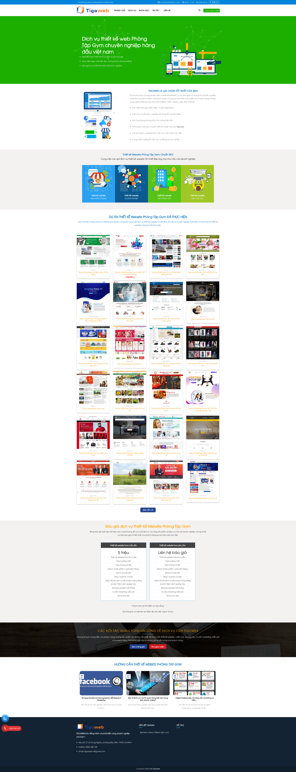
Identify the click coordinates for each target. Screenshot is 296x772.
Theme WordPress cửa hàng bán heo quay (166, 409)
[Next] (287, 50)
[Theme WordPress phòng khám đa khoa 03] (129, 298)
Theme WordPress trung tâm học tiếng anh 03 (93, 499)
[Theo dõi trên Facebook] (210, 2)
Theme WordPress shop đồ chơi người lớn (203, 364)
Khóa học (144, 10)
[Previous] (9, 50)
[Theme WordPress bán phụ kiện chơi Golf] (93, 432)
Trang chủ (119, 10)
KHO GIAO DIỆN (212, 10)
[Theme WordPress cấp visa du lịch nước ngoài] (166, 298)
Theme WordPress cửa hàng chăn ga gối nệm (93, 364)
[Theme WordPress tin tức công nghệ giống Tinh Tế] (166, 251)
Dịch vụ (132, 10)
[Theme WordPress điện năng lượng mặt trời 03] (202, 432)
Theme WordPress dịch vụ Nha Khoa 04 (166, 454)
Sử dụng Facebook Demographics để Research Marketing (101, 699)
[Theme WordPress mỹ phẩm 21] (129, 342)
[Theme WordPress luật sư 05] (93, 387)
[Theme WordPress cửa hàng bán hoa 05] (129, 387)
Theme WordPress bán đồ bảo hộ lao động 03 (166, 364)
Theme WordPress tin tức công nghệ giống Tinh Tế (166, 273)
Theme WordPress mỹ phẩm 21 (129, 364)
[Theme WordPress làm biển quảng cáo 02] (129, 432)
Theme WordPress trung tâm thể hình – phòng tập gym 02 (202, 409)
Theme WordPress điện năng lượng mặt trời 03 (203, 454)
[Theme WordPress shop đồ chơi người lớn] (202, 342)
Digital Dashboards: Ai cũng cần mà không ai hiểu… (194, 699)
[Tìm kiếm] (199, 10)
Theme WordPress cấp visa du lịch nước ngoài (166, 320)
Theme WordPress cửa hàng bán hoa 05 (130, 409)
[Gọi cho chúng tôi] (218, 2)
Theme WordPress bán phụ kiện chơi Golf (93, 454)
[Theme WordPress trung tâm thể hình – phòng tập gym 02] (202, 387)
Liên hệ (167, 10)
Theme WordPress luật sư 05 (93, 409)
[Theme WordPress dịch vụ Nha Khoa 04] (166, 432)
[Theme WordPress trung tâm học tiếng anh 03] (93, 477)
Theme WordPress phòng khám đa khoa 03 (130, 320)
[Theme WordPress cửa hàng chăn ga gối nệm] (93, 342)
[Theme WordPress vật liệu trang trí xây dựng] (93, 251)
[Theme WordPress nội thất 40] (202, 298)
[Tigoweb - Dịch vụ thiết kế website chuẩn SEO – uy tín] (93, 10)
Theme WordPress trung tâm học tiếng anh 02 (166, 499)
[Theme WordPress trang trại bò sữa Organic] (129, 477)
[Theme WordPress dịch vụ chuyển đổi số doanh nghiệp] (129, 251)
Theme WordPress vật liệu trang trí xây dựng (93, 273)
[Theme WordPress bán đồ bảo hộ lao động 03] (166, 342)
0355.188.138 (91, 747)
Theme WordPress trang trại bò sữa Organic (130, 499)
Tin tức (155, 10)
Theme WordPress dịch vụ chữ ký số (202, 498)
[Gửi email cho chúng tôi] (214, 2)
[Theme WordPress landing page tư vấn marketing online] (93, 298)
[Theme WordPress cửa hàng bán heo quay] (166, 387)
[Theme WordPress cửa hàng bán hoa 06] (202, 251)
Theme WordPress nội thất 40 (202, 319)
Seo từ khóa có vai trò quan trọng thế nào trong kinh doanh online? (148, 699)
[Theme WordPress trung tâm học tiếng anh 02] (166, 477)
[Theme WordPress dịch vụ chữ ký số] (202, 477)
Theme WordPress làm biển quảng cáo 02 (130, 454)
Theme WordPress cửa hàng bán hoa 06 (203, 273)
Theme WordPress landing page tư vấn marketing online (93, 320)
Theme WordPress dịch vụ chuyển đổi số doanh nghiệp (130, 273)
